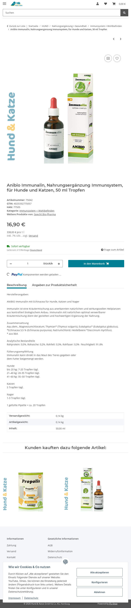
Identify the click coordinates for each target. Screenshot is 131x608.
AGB (50, 545)
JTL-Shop (113, 603)
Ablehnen (99, 592)
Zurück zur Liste (17, 26)
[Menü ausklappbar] (4, 2)
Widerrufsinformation (60, 551)
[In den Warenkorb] (9, 50)
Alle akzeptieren (99, 572)
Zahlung (11, 545)
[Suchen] (124, 12)
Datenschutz (31, 597)
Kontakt (11, 557)
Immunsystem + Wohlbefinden (36, 210)
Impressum (14, 597)
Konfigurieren (100, 582)
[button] (97, 3)
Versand (33, 235)
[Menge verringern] (10, 263)
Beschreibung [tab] (17, 285)
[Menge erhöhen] (59, 263)
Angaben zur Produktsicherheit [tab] (54, 285)
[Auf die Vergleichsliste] (108, 58)
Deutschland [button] (36, 250)
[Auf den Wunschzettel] (117, 58)
